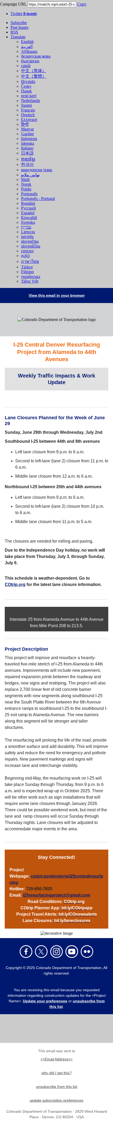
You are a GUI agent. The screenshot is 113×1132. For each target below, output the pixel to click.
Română (28, 203)
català (25, 65)
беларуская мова (35, 56)
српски (27, 251)
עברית (26, 227)
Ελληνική (29, 119)
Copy (81, 4)
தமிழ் (25, 255)
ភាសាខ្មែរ (28, 159)
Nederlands (30, 100)
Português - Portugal (38, 198)
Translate (18, 37)
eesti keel (28, 96)
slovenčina (30, 241)
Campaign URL (13, 4)
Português (29, 194)
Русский (28, 208)
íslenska (27, 143)
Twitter (24, 13)
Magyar (27, 129)
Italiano (27, 148)
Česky (26, 86)
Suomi (26, 105)
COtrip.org (15, 584)
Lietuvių (28, 232)
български (30, 61)
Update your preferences (45, 1001)
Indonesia (29, 138)
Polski (26, 189)
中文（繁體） (33, 76)
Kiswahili (29, 217)
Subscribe (19, 22)
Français (28, 110)
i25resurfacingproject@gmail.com (56, 895)
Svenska (28, 222)
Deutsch (28, 115)
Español (27, 213)
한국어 (27, 164)
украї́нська (30, 276)
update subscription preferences (56, 1100)
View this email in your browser (57, 295)
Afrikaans (29, 51)
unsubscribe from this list (56, 1086)
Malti (25, 179)
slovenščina (30, 246)
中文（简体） (33, 70)
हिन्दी (25, 124)
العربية (27, 46)
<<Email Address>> (56, 1059)
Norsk (26, 184)
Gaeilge (27, 134)
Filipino (27, 271)
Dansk (26, 91)
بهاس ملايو (30, 175)
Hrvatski (28, 81)
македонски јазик (36, 169)
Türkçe (27, 267)
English (27, 41)
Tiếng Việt (29, 281)
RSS (14, 32)
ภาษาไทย (30, 261)
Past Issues (19, 27)
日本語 (27, 153)
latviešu (27, 236)
